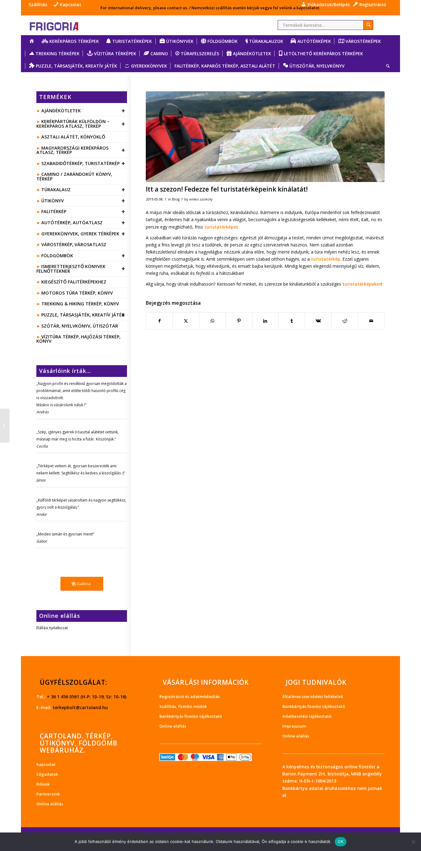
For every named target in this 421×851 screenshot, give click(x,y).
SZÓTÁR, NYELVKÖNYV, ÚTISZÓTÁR (79, 326)
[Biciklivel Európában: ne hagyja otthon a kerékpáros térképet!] (5, 426)
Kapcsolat (45, 764)
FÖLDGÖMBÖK (83, 255)
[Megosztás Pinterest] (239, 320)
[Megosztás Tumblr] (292, 320)
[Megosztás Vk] (318, 320)
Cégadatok (47, 774)
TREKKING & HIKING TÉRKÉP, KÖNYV (80, 304)
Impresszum (294, 726)
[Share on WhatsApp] (212, 320)
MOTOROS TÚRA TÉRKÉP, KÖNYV (77, 293)
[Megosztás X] (186, 320)
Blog (176, 199)
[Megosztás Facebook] (159, 320)
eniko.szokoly (201, 199)
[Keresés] (386, 66)
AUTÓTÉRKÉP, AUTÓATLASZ (83, 222)
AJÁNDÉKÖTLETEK (83, 110)
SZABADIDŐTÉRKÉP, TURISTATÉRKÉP (83, 163)
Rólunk (43, 784)
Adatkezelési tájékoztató (306, 716)
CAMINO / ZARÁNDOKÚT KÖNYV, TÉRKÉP (74, 176)
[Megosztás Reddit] (345, 320)
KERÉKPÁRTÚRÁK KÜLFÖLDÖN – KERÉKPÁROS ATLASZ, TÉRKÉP (80, 123)
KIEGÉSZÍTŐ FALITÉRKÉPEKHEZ (73, 282)
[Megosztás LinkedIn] (265, 320)
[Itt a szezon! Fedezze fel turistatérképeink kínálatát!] (265, 136)
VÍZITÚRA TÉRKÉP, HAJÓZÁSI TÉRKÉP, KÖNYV (78, 339)
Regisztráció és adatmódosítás (189, 696)
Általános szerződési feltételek (312, 696)
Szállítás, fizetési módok (183, 706)
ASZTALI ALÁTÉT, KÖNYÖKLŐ (73, 137)
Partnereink (48, 794)
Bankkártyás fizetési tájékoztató (190, 716)
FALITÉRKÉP (83, 211)
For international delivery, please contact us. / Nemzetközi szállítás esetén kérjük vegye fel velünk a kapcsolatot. (210, 7)
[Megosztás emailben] (371, 320)
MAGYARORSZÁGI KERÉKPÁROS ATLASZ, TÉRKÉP (80, 150)
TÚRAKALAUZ (83, 189)
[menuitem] (39, 4)
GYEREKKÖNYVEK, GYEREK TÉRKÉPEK (83, 233)
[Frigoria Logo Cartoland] (59, 25)
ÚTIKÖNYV (83, 200)
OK (341, 841)
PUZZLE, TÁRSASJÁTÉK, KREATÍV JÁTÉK (83, 315)
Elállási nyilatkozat (52, 627)
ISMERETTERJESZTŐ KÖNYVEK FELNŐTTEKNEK (80, 268)
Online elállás (49, 804)
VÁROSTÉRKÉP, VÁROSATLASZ (73, 244)
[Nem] (413, 842)
